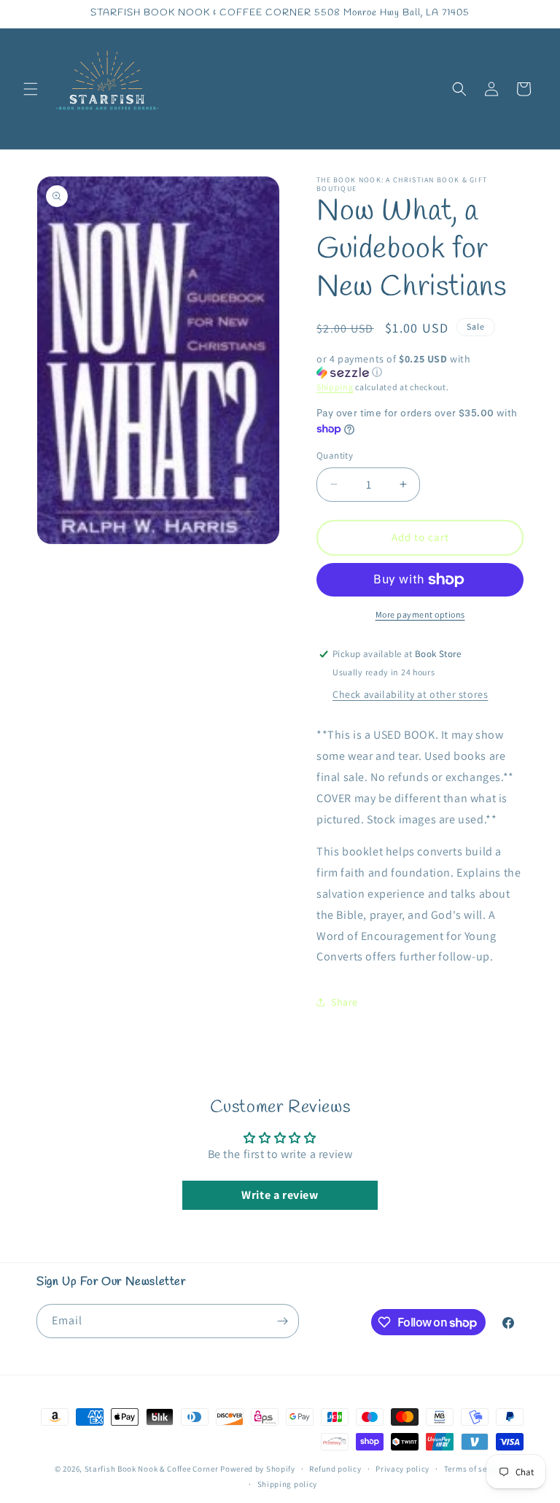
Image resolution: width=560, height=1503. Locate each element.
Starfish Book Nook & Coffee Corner (152, 1469)
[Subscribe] (282, 1321)
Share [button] (344, 1002)
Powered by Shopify (257, 1469)
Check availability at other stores (410, 694)
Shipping (335, 386)
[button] (31, 89)
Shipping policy (287, 1484)
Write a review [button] (279, 1195)
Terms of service (474, 1469)
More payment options (420, 614)
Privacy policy (402, 1469)
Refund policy (335, 1469)
